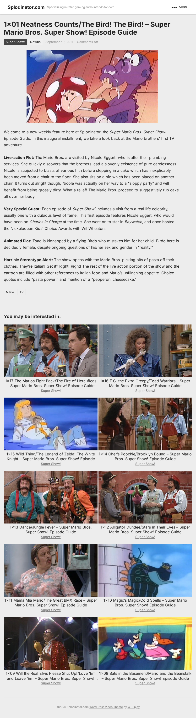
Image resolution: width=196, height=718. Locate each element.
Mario (10, 292)
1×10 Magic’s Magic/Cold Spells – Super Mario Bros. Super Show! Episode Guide (145, 603)
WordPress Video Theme (106, 707)
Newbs (35, 42)
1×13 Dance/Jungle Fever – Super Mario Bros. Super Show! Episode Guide (51, 529)
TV (21, 292)
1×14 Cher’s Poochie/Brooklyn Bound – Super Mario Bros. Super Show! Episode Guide (145, 456)
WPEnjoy (134, 707)
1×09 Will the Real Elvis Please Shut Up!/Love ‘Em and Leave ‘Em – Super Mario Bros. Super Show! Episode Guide (51, 678)
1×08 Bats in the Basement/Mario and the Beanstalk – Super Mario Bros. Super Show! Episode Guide (145, 676)
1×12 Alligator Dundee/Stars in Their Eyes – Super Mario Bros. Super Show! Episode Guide (145, 529)
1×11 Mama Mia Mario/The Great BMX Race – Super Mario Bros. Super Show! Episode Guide (51, 603)
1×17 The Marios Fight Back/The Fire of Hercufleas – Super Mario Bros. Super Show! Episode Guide (50, 383)
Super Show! (15, 42)
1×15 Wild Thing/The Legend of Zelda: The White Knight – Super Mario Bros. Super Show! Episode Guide (50, 459)
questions (76, 247)
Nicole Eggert (139, 215)
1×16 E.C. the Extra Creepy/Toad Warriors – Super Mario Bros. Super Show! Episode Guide (145, 383)
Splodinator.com (26, 7)
